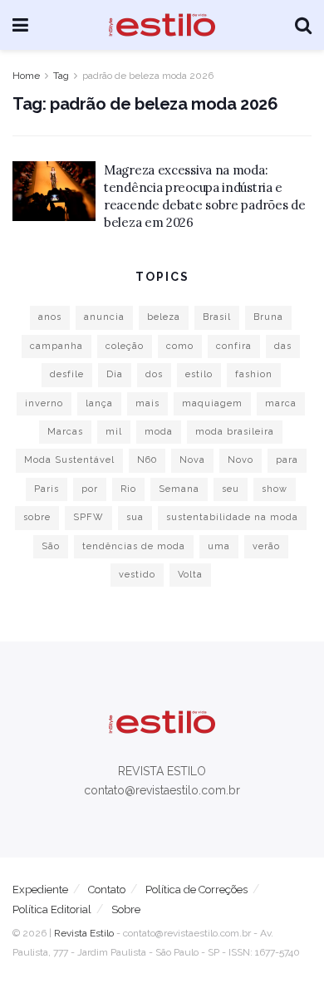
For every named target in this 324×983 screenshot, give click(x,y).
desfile (67, 374)
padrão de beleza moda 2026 (148, 75)
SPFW (88, 517)
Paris (46, 489)
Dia (114, 374)
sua (135, 517)
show (274, 489)
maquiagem (212, 403)
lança (99, 403)
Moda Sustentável (69, 460)
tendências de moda (133, 546)
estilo (199, 374)
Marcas (65, 431)
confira (234, 346)
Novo (240, 460)
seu (230, 489)
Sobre (125, 909)
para (287, 460)
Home (26, 75)
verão (266, 546)
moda (159, 431)
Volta (190, 574)
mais (147, 403)
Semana (179, 489)
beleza (163, 317)
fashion (253, 374)
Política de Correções (196, 889)
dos (154, 374)
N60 (147, 460)
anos (49, 317)
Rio (128, 489)
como (180, 346)
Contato (106, 889)
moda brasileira (234, 431)
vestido (137, 574)
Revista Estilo (84, 933)
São (51, 546)
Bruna (268, 317)
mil (114, 431)
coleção (125, 346)
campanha (56, 346)
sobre (37, 517)
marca (281, 403)
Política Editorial (51, 909)
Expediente (40, 889)
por (89, 489)
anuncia (104, 317)
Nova (192, 460)
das (283, 346)
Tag (61, 75)
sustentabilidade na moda (232, 517)
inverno (44, 403)
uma (219, 546)
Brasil (217, 317)
